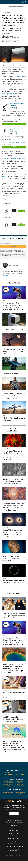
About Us (14, 825)
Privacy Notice (17, 251)
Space (3, 12)
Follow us (16, 65)
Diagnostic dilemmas (8, 774)
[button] (14, 208)
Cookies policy (14, 833)
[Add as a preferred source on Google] (14, 813)
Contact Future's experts (14, 822)
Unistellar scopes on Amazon (9, 93)
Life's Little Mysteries (8, 772)
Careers (14, 841)
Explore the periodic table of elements (8, 785)
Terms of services (15, 250)
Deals (17, 37)
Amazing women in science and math (20, 782)
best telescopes (19, 76)
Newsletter (23, 65)
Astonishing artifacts (20, 774)
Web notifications (14, 838)
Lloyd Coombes (10, 36)
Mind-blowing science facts (20, 794)
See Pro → (18, 1)
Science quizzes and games (8, 792)
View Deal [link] (21, 211)
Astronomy (9, 12)
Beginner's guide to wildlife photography (20, 793)
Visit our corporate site (16, 809)
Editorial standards (14, 843)
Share (5, 65)
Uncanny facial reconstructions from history (20, 785)
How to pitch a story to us (14, 846)
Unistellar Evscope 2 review (12, 158)
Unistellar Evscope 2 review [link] (17, 142)
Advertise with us (14, 836)
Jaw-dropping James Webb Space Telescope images (8, 782)
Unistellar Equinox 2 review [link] (17, 119)
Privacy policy (14, 830)
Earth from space (20, 772)
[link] (6, 107)
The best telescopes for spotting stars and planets (8, 795)
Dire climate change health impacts (16, 6)
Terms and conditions (14, 828)
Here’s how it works (12, 41)
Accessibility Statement (14, 820)
